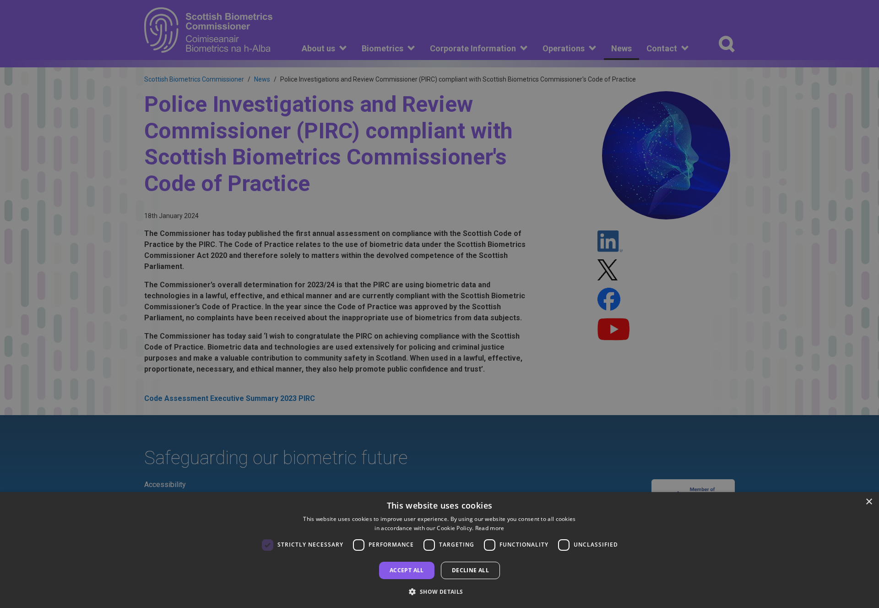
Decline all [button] (470, 570)
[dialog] (439, 550)
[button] (439, 591)
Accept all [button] (407, 570)
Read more (490, 528)
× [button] (868, 501)
